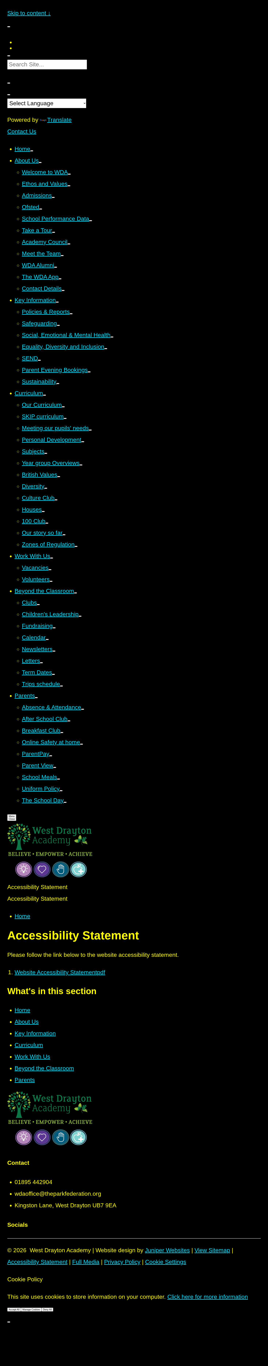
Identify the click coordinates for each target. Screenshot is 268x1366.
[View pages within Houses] (43, 511)
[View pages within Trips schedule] (61, 686)
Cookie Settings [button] (165, 1262)
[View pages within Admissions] (53, 197)
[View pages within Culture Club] (56, 499)
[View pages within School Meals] (58, 779)
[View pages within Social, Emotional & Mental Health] (111, 337)
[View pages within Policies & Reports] (71, 313)
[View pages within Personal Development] (82, 441)
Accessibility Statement (37, 1262)
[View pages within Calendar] (47, 639)
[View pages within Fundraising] (54, 627)
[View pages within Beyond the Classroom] (75, 592)
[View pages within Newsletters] (54, 651)
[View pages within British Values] (58, 476)
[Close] (8, 1322)
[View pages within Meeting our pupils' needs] (90, 430)
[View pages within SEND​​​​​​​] (39, 360)
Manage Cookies (31, 1309)
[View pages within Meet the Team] (62, 255)
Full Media (85, 1262)
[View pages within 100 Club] (46, 523)
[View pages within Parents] (36, 697)
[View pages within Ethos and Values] (68, 185)
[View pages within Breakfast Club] (61, 732)
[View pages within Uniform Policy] (61, 790)
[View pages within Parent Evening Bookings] (89, 371)
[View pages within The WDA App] (60, 278)
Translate (59, 120)
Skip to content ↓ (29, 13)
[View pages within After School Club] (68, 720)
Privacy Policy (122, 1262)
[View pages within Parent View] (54, 767)
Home (22, 916)
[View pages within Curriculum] (44, 395)
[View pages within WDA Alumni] (55, 267)
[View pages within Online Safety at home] (81, 744)
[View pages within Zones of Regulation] (76, 546)
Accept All (14, 1309)
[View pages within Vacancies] (49, 569)
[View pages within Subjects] (45, 453)
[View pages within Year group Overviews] (80, 465)
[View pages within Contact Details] (63, 290)
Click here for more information (207, 1296)
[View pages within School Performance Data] (90, 220)
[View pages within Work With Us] (51, 558)
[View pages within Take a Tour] (53, 232)
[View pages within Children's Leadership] (80, 616)
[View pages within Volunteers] (51, 581)
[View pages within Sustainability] (57, 383)
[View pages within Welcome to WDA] (69, 174)
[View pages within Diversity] (45, 488)
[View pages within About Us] (40, 162)
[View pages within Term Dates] (53, 674)
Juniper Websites (167, 1250)
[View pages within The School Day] (65, 802)
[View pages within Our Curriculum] (63, 406)
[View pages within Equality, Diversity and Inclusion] (105, 348)
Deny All (47, 1309)
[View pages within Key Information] (57, 302)
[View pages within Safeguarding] (58, 325)
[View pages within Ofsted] (40, 209)
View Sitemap (212, 1250)
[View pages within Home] (31, 150)
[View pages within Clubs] (38, 604)
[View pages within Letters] (41, 662)
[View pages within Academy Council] (68, 243)
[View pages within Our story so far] (64, 534)
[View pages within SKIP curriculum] (65, 418)
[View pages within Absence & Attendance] (82, 709)
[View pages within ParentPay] (50, 755)
